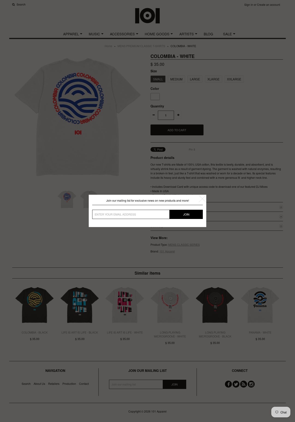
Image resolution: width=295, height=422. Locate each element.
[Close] (202, 198)
